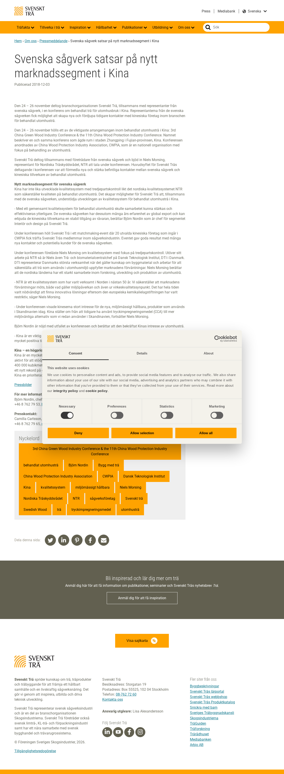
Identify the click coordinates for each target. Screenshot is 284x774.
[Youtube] (118, 732)
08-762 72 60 (126, 694)
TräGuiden (198, 723)
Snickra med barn (203, 707)
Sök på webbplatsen (208, 27)
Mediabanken (200, 739)
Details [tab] (142, 353)
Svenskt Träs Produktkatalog (212, 702)
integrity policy (65, 391)
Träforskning (200, 729)
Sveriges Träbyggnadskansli (212, 713)
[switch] (117, 415)
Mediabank (226, 11)
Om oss (184, 27)
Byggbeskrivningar (204, 686)
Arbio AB (196, 745)
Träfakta (24, 27)
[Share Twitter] (50, 540)
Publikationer (133, 27)
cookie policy (97, 391)
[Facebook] (129, 732)
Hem (18, 41)
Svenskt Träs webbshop (208, 697)
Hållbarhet (104, 27)
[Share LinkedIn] (63, 540)
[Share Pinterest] (77, 540)
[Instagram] (140, 732)
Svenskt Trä (29, 11)
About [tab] (208, 353)
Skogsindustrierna (204, 718)
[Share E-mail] (103, 540)
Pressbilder (23, 385)
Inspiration (78, 27)
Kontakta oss (112, 699)
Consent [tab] (75, 353)
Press (206, 11)
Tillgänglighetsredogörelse (35, 751)
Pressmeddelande (53, 41)
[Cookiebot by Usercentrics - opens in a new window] (217, 338)
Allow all (206, 433)
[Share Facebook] (90, 540)
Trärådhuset (199, 734)
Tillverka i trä (50, 27)
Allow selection (142, 433)
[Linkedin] (107, 732)
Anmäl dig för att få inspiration (142, 598)
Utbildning (160, 27)
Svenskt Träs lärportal (207, 691)
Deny (78, 433)
